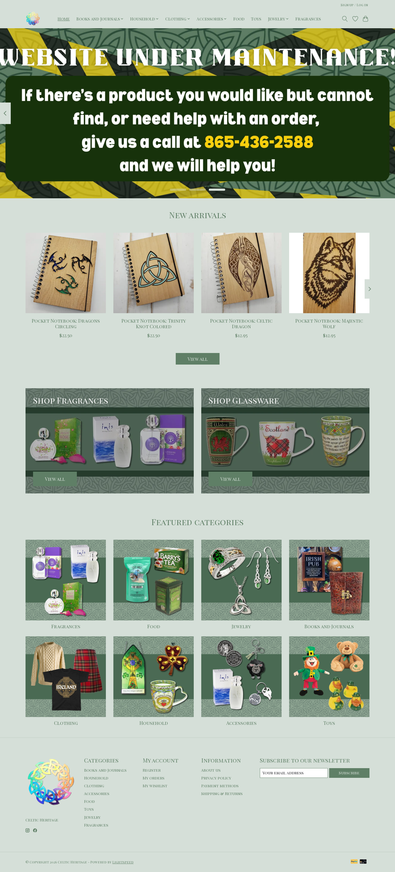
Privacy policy (216, 778)
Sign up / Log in (354, 5)
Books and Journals (329, 626)
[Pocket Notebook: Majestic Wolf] (329, 273)
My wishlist (155, 785)
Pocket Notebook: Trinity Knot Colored (153, 323)
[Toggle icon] (345, 19)
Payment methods (220, 785)
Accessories (241, 723)
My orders (153, 778)
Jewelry (241, 626)
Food (239, 19)
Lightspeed (123, 862)
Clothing (66, 723)
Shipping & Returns (222, 793)
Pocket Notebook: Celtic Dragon (241, 323)
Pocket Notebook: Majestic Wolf (329, 323)
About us (211, 770)
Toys (256, 19)
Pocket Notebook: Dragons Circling (66, 323)
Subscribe (349, 772)
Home (64, 19)
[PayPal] (354, 861)
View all (198, 359)
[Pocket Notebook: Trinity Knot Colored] (153, 273)
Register (152, 770)
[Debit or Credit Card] (363, 861)
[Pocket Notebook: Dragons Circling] (66, 273)
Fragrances (308, 19)
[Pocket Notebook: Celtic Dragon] (241, 273)
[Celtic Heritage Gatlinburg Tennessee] (33, 18)
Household (153, 723)
